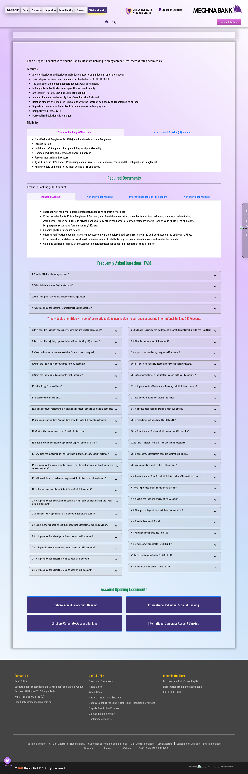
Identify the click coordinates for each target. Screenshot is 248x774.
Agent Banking (66, 10)
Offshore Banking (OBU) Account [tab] (75, 132)
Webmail (127, 748)
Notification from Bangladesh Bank (182, 686)
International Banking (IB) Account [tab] (172, 132)
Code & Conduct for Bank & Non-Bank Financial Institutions (122, 703)
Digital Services (212, 743)
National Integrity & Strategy (105, 697)
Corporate (37, 10)
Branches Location (171, 9)
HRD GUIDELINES (172, 692)
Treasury (81, 10)
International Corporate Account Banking (173, 623)
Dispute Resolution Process (104, 708)
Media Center (96, 686)
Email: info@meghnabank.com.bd (33, 702)
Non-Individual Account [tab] (100, 196)
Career (108, 748)
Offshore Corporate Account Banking (74, 623)
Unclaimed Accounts (100, 719)
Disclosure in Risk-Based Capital (181, 681)
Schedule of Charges (188, 743)
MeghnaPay (50, 10)
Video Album (95, 692)
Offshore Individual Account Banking (74, 605)
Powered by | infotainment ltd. (211, 766)
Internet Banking (229, 21)
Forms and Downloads (101, 681)
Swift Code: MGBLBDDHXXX (153, 748)
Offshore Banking (97, 10)
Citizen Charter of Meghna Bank (67, 743)
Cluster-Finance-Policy (102, 713)
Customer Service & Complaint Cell (107, 743)
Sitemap (88, 748)
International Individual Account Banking (173, 605)
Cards (25, 10)
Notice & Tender (36, 743)
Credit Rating (165, 743)
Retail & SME (13, 10)
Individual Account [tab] (51, 196)
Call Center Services (142, 743)
